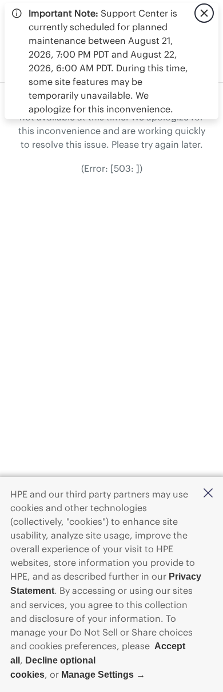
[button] (208, 493)
